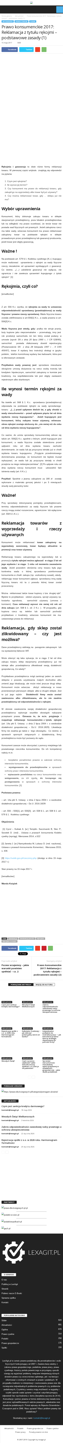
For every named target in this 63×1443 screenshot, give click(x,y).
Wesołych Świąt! (8, 1061)
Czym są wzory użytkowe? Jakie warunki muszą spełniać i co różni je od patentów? (30, 1064)
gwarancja (13, 939)
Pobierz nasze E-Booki (12, 1293)
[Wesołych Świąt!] (11, 1053)
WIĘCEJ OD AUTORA (44, 984)
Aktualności (8, 21)
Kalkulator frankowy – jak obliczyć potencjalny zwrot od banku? (31, 1034)
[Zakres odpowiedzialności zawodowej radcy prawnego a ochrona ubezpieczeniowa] (52, 996)
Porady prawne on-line (38, 1432)
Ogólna (5, 1329)
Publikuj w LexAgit (10, 1284)
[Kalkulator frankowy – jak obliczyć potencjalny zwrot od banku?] (31, 1023)
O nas (4, 1280)
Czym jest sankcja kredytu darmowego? (11, 1006)
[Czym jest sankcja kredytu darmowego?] (11, 996)
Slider (32, 21)
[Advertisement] (31, 130)
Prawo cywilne (21, 21)
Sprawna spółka (9, 1298)
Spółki (4, 1348)
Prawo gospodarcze (10, 1343)
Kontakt (5, 1302)
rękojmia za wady (9, 941)
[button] (58, 9)
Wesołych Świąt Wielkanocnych (28, 1006)
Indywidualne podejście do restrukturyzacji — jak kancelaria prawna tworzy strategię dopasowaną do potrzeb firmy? (52, 1036)
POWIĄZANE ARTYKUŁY (21, 984)
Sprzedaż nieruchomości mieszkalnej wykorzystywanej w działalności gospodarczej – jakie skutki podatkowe (51, 1066)
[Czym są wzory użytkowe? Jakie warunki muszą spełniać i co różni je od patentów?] (31, 1053)
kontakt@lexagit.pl (10, 1110)
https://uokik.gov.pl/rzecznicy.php (21, 858)
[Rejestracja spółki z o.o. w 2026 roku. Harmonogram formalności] (11, 1023)
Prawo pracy (20, 1432)
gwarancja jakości (27, 939)
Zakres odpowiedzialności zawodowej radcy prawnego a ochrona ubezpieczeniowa (51, 1008)
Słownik (5, 1289)
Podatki (5, 1339)
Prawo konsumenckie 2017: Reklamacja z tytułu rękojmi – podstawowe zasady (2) (47, 970)
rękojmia (40, 939)
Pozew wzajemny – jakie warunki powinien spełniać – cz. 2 (15, 968)
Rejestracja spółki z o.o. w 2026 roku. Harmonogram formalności (10, 1034)
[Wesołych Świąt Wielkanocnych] (31, 996)
